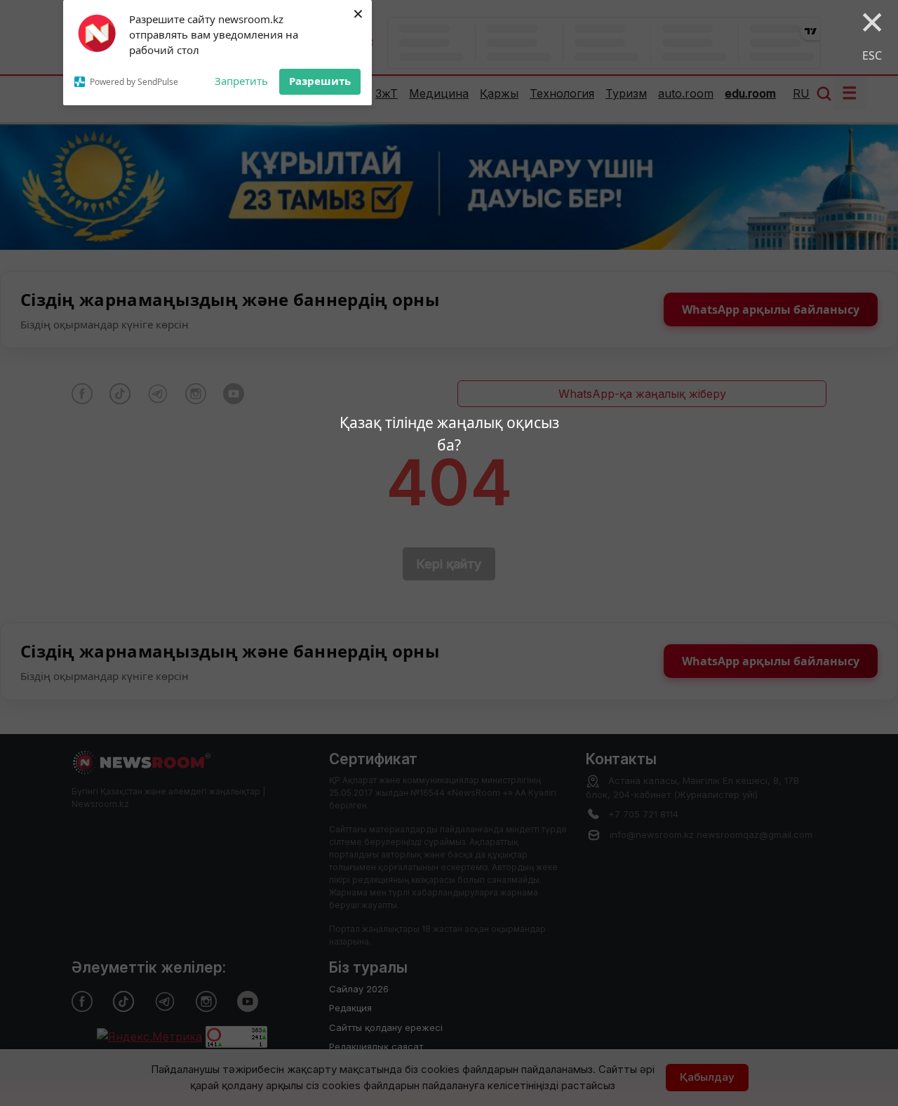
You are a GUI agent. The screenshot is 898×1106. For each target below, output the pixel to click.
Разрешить (320, 81)
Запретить (241, 81)
